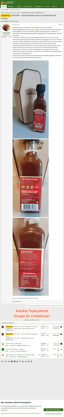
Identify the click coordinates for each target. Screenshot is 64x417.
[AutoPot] (32, 313)
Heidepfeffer (5, 21)
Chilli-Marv (56, 345)
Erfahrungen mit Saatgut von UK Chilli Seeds (20, 355)
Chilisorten (38, 6)
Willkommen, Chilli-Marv (14, 343)
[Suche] (61, 6)
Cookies (19, 406)
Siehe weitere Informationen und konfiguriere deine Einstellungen (20, 413)
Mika (7, 351)
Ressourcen (28, 6)
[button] (14, 6)
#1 (61, 24)
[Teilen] (59, 25)
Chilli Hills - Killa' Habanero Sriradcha (25, 326)
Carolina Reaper (35, 29)
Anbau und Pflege (21, 351)
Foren (4, 6)
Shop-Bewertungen (22, 356)
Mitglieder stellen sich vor (23, 345)
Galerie (19, 6)
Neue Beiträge (4, 9)
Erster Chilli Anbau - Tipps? (14, 349)
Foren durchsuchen (15, 9)
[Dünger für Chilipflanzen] (32, 318)
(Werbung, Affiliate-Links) (32, 320)
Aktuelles (10, 6)
